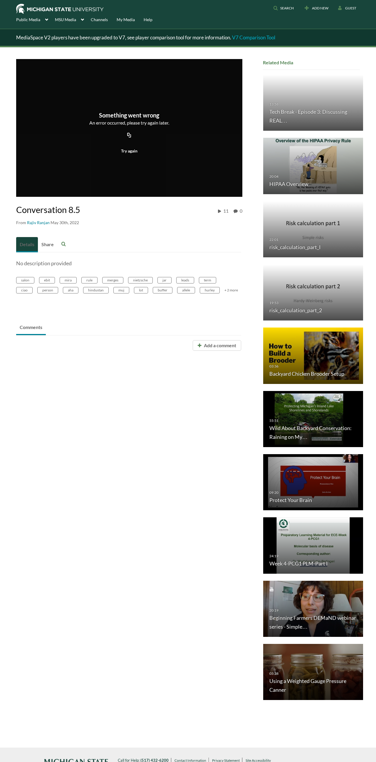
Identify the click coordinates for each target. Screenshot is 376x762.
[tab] (27, 244)
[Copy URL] (129, 135)
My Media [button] (126, 19)
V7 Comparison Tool (253, 37)
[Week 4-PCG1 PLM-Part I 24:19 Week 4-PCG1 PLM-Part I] (313, 545)
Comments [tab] (31, 327)
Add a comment (219, 345)
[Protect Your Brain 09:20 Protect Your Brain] (313, 482)
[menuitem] (35, 19)
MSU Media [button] (65, 19)
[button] (283, 8)
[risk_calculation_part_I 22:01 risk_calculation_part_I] (313, 228)
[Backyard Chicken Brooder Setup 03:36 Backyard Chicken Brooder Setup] (313, 355)
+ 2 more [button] (231, 290)
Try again (129, 150)
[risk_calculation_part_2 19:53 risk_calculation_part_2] (313, 292)
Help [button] (148, 19)
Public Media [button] (28, 19)
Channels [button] (99, 19)
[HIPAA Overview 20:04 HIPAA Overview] (313, 165)
